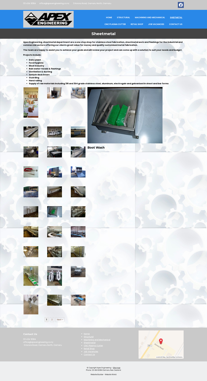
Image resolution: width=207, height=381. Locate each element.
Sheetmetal (176, 17)
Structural (123, 17)
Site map (116, 368)
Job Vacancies (156, 24)
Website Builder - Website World (103, 374)
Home (109, 17)
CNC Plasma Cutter (115, 24)
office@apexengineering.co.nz (54, 3)
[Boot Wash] (125, 142)
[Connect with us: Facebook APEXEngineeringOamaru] (181, 5)
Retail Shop (137, 24)
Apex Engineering (104, 368)
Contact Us (175, 24)
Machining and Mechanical (150, 17)
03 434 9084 (29, 3)
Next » (60, 319)
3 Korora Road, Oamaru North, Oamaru (92, 3)
